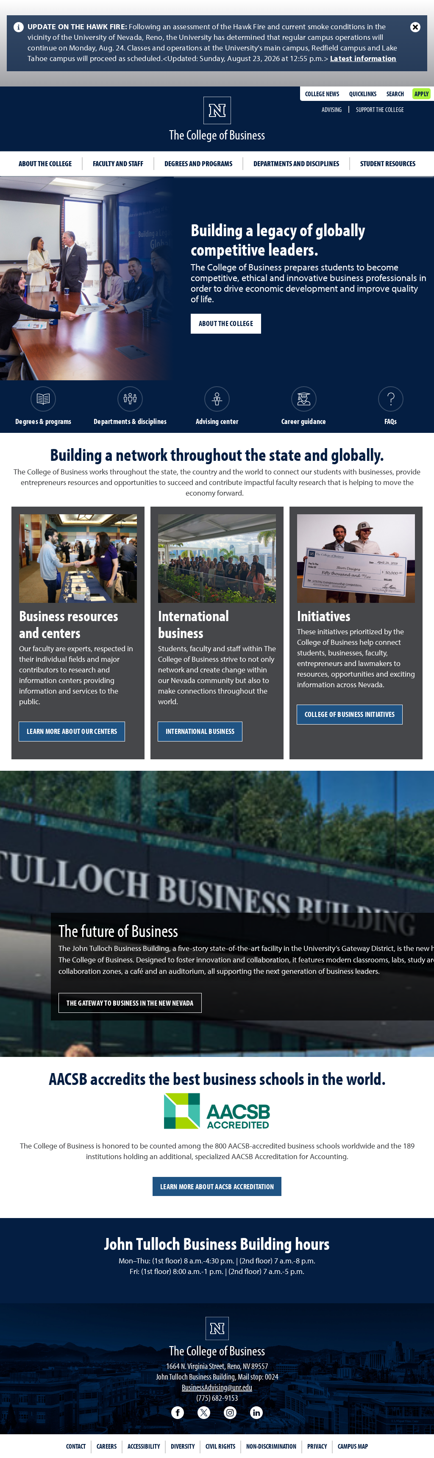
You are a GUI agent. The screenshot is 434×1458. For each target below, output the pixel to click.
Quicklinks (362, 93)
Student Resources (387, 163)
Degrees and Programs (198, 163)
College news (322, 93)
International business (200, 731)
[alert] (217, 43)
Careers (107, 1446)
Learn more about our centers (72, 731)
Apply (421, 93)
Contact (76, 1446)
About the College (45, 163)
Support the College (380, 109)
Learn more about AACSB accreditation (217, 1186)
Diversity (183, 1446)
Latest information (363, 59)
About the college (226, 323)
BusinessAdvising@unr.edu (217, 1387)
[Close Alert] (415, 27)
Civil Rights (220, 1446)
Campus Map (353, 1446)
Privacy (317, 1446)
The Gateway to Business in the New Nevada (130, 1003)
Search (395, 93)
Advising (332, 109)
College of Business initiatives (350, 714)
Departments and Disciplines (296, 163)
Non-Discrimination (271, 1446)
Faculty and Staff (118, 163)
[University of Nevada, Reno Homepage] (217, 1328)
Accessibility (144, 1446)
